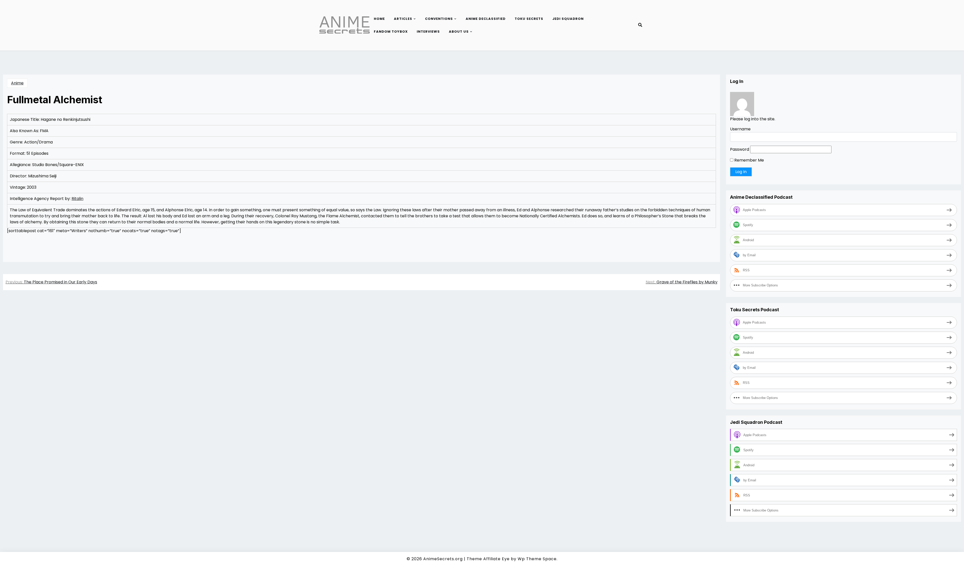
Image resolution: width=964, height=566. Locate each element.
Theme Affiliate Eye (488, 559)
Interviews (428, 31)
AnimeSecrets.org (443, 559)
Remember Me (748, 160)
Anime (17, 83)
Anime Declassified (486, 18)
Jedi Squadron (568, 18)
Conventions (439, 18)
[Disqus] (361, 365)
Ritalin (77, 198)
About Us (459, 31)
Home (379, 18)
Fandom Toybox (391, 31)
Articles (403, 18)
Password (739, 149)
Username (740, 129)
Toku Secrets (529, 18)
